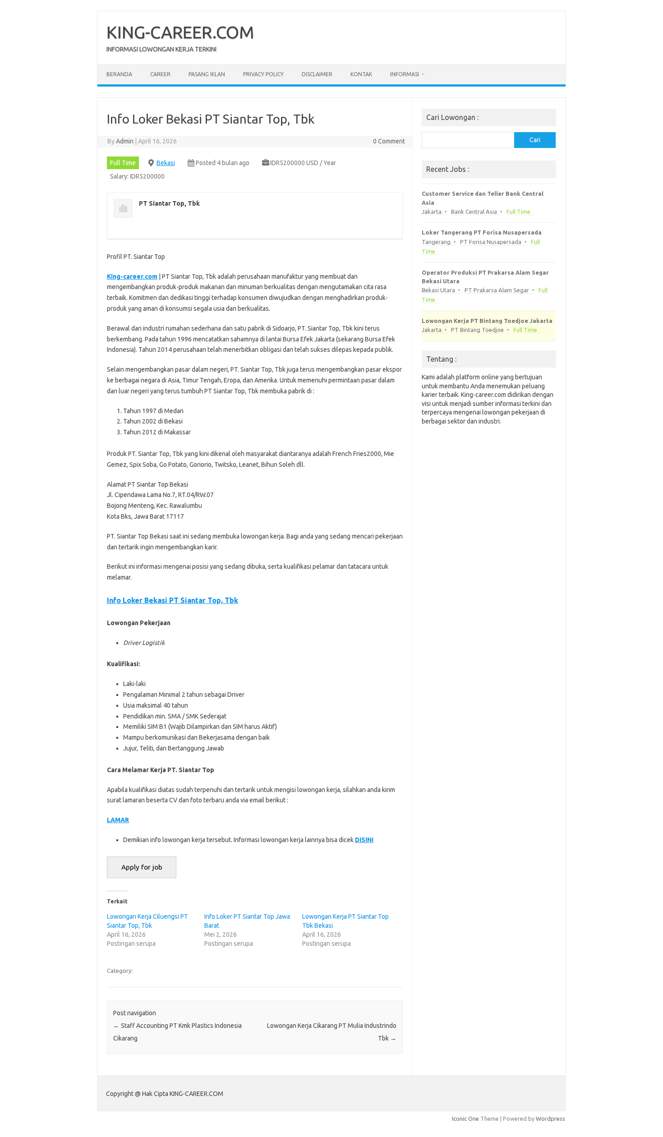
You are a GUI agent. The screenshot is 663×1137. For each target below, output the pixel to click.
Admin (125, 141)
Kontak (361, 74)
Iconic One (465, 1118)
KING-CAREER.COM (180, 32)
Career (160, 74)
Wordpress (550, 1118)
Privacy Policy (263, 74)
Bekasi (166, 162)
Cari (534, 139)
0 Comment (389, 141)
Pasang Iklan (207, 74)
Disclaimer (317, 74)
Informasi (404, 74)
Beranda (119, 74)
